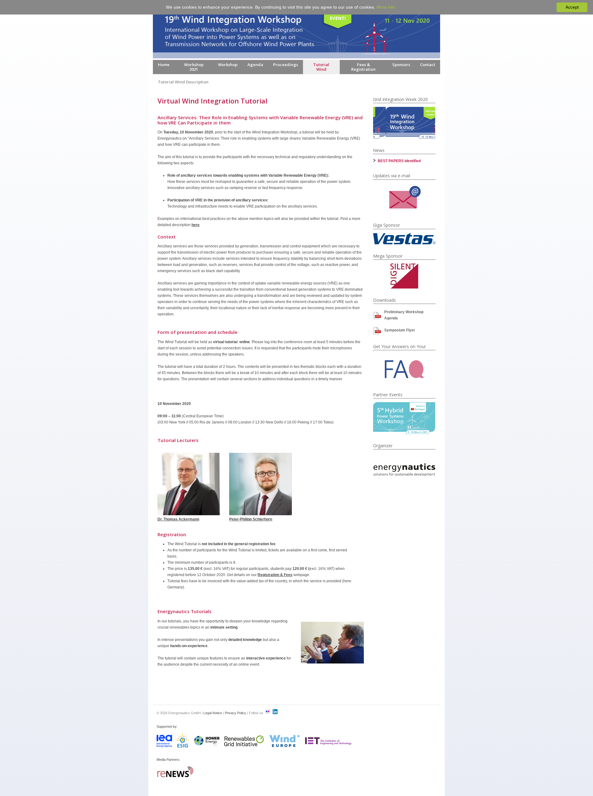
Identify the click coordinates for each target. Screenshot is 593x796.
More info (385, 7)
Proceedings (285, 64)
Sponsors (401, 64)
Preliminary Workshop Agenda (403, 315)
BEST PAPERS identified (399, 161)
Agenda (255, 64)
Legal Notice (213, 713)
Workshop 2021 (194, 67)
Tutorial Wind (321, 67)
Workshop (228, 64)
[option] (404, 123)
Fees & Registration (363, 67)
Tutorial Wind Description (183, 82)
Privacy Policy (235, 713)
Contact (427, 64)
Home (164, 64)
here (195, 225)
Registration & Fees (275, 575)
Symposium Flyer (399, 330)
